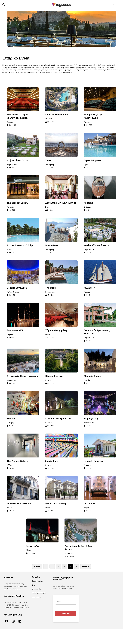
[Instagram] (13, 621)
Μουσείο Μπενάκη (55, 503)
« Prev (37, 566)
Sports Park (51, 461)
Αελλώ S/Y (89, 287)
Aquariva (88, 202)
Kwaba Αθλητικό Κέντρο (97, 245)
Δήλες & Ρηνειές (92, 160)
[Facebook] (7, 621)
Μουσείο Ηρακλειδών (19, 503)
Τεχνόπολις (32, 545)
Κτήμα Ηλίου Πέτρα (17, 160)
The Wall (11, 418)
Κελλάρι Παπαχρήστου (58, 418)
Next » (85, 566)
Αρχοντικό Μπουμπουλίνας (60, 202)
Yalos (48, 160)
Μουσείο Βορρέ (92, 376)
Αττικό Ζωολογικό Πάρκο (21, 245)
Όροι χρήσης (36, 597)
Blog (33, 585)
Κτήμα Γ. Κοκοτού (93, 461)
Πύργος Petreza (54, 376)
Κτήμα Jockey (91, 418)
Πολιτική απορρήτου (39, 593)
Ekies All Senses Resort (58, 114)
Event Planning (37, 581)
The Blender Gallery (17, 202)
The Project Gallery (17, 461)
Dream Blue (51, 245)
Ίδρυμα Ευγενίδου (17, 287)
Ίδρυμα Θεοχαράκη (56, 330)
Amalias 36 (89, 503)
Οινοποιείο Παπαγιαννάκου (22, 376)
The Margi (50, 287)
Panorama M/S (15, 330)
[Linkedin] (20, 621)
